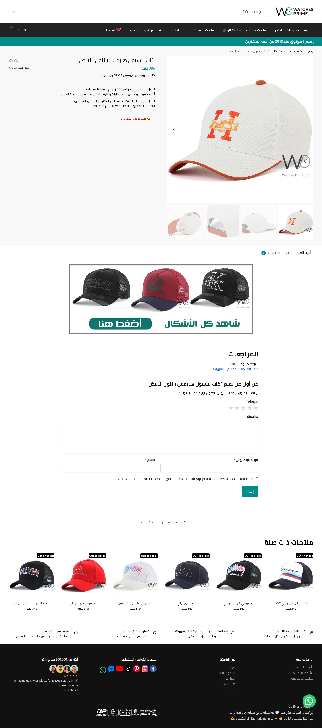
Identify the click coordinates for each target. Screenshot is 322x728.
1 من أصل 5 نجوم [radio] (255, 408)
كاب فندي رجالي (187, 603)
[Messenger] (111, 668)
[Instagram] (145, 668)
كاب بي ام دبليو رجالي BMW (291, 603)
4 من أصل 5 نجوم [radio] (237, 408)
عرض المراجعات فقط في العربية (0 (235, 369)
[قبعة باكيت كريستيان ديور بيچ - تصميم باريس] (16, 61)
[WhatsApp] (102, 670)
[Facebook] (153, 668)
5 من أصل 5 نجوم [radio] (230, 408)
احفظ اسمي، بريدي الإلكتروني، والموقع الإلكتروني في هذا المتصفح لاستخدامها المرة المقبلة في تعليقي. (185, 478)
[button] (17, 30)
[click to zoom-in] (240, 129)
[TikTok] (128, 668)
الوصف (289, 252)
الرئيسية (311, 51)
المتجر (231, 690)
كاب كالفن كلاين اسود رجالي (32, 603)
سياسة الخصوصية (302, 678)
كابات (274, 51)
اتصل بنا (230, 678)
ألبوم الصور (304, 252)
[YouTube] (119, 669)
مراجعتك (251, 416)
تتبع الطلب (228, 684)
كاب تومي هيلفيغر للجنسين (135, 603)
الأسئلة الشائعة (303, 667)
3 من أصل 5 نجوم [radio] (243, 408)
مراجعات (271, 252)
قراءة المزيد (290, 617)
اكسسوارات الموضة (292, 51)
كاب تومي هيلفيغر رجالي (239, 603)
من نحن (230, 667)
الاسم (150, 459)
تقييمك (252, 401)
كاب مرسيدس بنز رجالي (83, 603)
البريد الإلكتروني (246, 459)
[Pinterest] (136, 668)
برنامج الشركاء (226, 673)
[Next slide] (174, 129)
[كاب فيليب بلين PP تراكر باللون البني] (11, 61)
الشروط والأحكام (303, 673)
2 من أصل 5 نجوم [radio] (249, 408)
